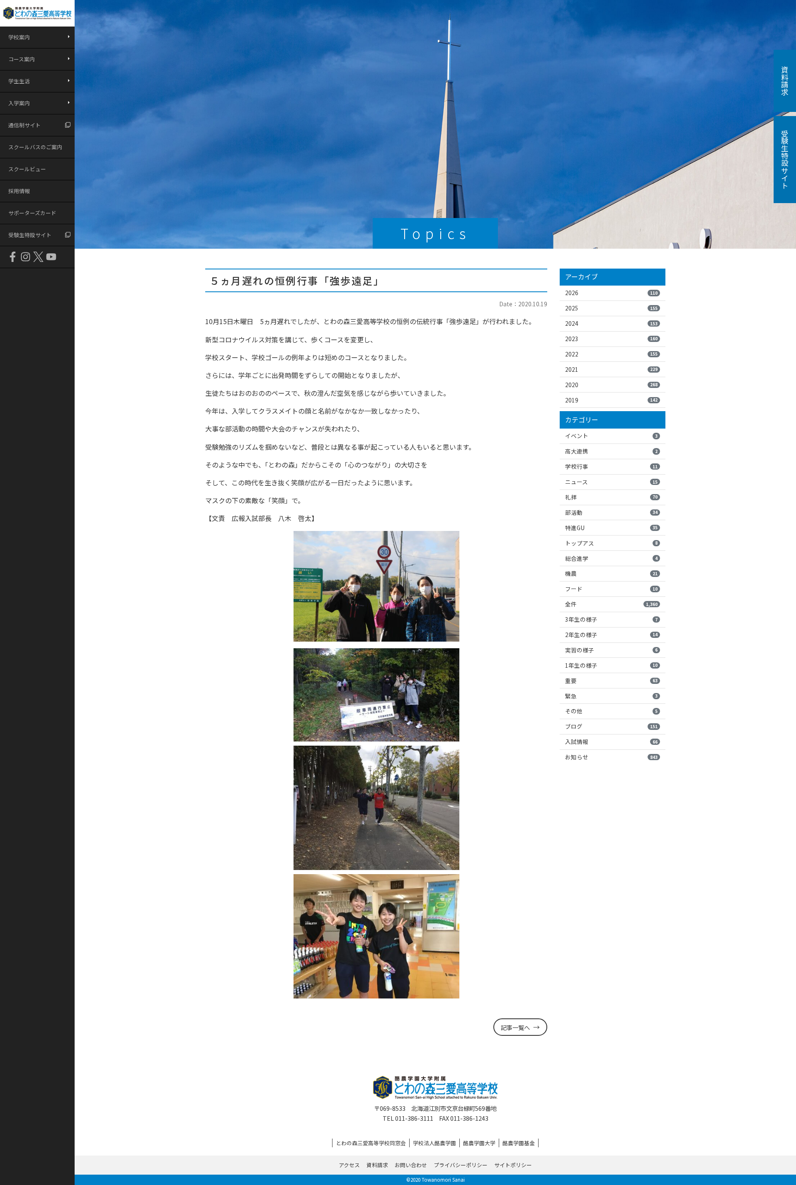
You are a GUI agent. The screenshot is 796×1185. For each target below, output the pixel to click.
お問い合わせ (411, 1165)
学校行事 (611, 466)
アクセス (349, 1165)
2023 (611, 338)
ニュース (611, 481)
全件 (611, 604)
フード (611, 588)
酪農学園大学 (479, 1143)
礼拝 (611, 497)
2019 (611, 400)
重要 (611, 680)
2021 (611, 369)
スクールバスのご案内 (35, 147)
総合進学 (611, 558)
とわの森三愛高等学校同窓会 (371, 1143)
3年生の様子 (611, 619)
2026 (611, 292)
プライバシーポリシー (461, 1165)
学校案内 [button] (19, 37)
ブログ (611, 726)
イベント (611, 435)
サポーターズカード (32, 213)
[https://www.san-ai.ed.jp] (37, 13)
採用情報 (19, 191)
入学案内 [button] (19, 103)
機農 (611, 573)
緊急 (611, 696)
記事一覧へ (515, 1027)
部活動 (611, 512)
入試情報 (611, 741)
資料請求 (377, 1165)
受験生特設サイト (29, 235)
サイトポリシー (513, 1165)
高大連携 (611, 451)
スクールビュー (27, 169)
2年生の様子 (611, 634)
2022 (611, 354)
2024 (611, 323)
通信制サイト (24, 125)
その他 (611, 711)
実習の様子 (611, 650)
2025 (611, 308)
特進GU (611, 527)
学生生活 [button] (19, 81)
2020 (611, 384)
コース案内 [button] (21, 59)
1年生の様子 (611, 665)
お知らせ (611, 757)
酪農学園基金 (518, 1143)
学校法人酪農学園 (434, 1143)
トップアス (611, 543)
